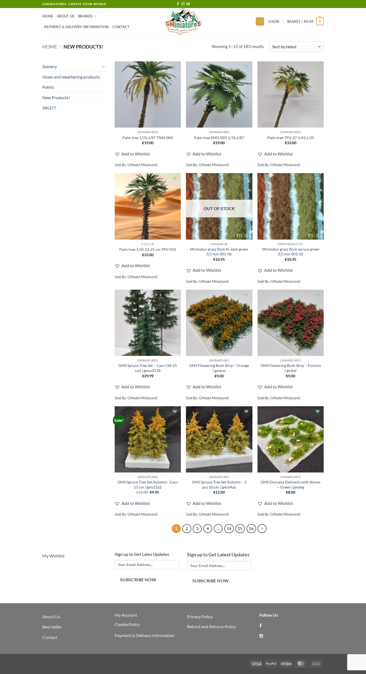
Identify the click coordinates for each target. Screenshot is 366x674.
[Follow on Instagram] (183, 4)
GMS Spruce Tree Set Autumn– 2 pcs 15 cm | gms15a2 (148, 484)
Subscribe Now (138, 579)
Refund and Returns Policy (211, 626)
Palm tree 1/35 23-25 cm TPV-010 (147, 249)
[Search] (260, 21)
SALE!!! (49, 107)
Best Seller (52, 626)
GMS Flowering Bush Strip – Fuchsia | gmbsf (290, 368)
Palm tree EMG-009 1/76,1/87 (219, 137)
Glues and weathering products (71, 76)
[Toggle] (103, 66)
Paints (48, 87)
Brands (85, 16)
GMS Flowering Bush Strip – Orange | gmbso (219, 368)
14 (229, 528)
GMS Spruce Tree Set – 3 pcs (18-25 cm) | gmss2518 (147, 368)
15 (240, 528)
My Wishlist (53, 555)
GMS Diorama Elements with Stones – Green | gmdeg (290, 484)
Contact (121, 27)
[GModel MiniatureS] (183, 21)
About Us (65, 16)
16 (251, 528)
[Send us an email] (188, 4)
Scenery (49, 66)
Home (47, 16)
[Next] (262, 528)
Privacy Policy (200, 616)
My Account (126, 614)
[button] (273, 21)
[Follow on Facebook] (178, 4)
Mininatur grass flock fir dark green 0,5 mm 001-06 (219, 251)
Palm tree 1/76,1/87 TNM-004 (147, 137)
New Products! (56, 97)
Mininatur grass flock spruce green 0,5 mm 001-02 (290, 251)
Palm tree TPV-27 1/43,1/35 (290, 137)
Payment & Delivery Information (76, 27)
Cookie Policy (127, 624)
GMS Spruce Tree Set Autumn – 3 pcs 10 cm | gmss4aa (219, 484)
